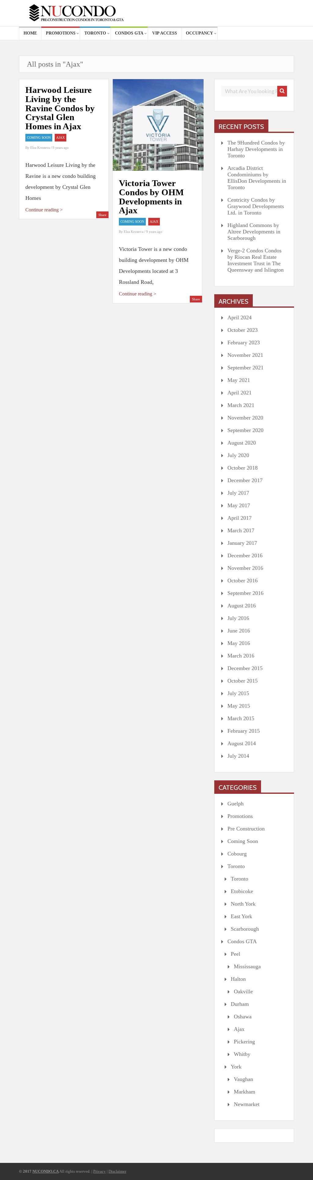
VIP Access (164, 33)
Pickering (244, 1042)
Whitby (242, 1054)
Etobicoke (242, 891)
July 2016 (238, 618)
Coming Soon (39, 137)
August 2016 (241, 606)
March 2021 (240, 405)
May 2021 (238, 380)
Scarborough (245, 929)
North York (243, 904)
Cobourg (237, 854)
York (236, 1067)
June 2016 (238, 631)
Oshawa (243, 1016)
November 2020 (245, 418)
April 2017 (239, 518)
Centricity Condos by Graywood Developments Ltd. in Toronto (255, 206)
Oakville (243, 991)
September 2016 (245, 593)
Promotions (60, 33)
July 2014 (238, 756)
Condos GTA (129, 33)
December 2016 (245, 555)
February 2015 (243, 731)
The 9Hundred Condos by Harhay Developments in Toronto (256, 149)
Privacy (99, 1171)
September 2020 (245, 430)
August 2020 (241, 443)
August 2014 (241, 743)
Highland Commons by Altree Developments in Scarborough (253, 231)
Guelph (235, 804)
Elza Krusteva (40, 147)
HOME (30, 33)
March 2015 (240, 718)
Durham (240, 1004)
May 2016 (238, 643)
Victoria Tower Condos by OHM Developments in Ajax (151, 196)
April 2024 (239, 317)
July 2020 (238, 455)
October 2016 (242, 580)
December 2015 (245, 668)
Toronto (95, 33)
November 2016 (245, 568)
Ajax (60, 137)
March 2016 (240, 656)
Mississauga (247, 966)
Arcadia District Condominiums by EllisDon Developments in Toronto (256, 177)
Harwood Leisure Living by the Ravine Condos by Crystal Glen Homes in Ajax (60, 108)
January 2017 (242, 543)
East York (241, 916)
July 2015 (238, 693)
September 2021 (245, 368)
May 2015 (238, 706)
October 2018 (242, 468)
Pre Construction (246, 829)
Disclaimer (117, 1171)
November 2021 (245, 355)
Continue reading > (44, 209)
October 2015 (242, 681)
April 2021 (239, 393)
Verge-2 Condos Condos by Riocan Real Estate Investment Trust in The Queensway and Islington (255, 260)
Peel (235, 954)
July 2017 (238, 493)
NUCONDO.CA (45, 1171)
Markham (244, 1092)
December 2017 (245, 480)
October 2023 (242, 330)
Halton (238, 979)
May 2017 (238, 505)
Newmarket (247, 1104)
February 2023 (243, 342)
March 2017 (240, 530)
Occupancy (199, 33)
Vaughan (243, 1079)
